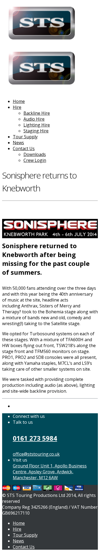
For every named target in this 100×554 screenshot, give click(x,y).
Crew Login (34, 160)
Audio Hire (34, 119)
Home (19, 101)
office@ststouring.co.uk (36, 454)
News (18, 143)
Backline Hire (36, 113)
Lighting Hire (36, 125)
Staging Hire (36, 131)
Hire (17, 107)
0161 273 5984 (35, 438)
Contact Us (24, 148)
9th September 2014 (22, 206)
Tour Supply (25, 137)
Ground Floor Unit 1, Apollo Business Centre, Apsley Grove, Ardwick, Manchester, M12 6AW (50, 472)
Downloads (34, 154)
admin (50, 206)
